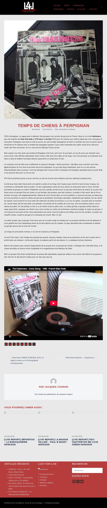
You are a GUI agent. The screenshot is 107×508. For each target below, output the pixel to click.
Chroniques (78, 5)
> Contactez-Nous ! (46, 474)
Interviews (59, 9)
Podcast (93, 9)
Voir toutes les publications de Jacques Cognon (54, 394)
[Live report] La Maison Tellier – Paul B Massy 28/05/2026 (53, 442)
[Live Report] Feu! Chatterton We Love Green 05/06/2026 (85, 442)
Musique (36, 129)
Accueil (57, 5)
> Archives (42, 485)
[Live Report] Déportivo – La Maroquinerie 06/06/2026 (19, 442)
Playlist (81, 9)
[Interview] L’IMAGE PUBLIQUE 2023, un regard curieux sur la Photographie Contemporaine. (27, 360)
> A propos (42, 477)
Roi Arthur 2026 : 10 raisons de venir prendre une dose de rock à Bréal (22, 486)
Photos (70, 9)
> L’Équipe (42, 480)
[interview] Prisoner (16, 475)
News (66, 5)
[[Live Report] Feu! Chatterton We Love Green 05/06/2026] (87, 422)
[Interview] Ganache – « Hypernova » (80, 358)
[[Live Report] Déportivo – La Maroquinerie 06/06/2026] (19, 422)
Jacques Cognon (67, 129)
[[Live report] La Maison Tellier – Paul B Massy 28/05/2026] (53, 422)
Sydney (57, 503)
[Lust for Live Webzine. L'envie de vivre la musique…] (29, 7)
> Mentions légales (45, 483)
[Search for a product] (102, 7)
